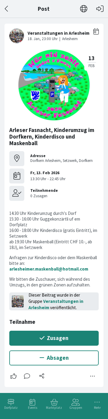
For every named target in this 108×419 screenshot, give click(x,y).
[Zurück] (7, 9)
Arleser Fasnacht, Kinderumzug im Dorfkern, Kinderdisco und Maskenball (51, 136)
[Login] (100, 9)
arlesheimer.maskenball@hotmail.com (48, 269)
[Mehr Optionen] (93, 376)
